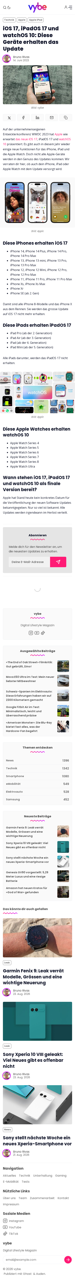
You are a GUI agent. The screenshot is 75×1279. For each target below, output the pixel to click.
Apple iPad (35, 19)
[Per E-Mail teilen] (51, 117)
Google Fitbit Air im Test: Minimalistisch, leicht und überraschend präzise (24, 711)
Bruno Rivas (21, 57)
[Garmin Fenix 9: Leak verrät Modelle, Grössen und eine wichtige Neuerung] (37, 937)
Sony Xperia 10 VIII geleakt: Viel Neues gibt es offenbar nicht (33, 1060)
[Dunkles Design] (9, 7)
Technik (9, 19)
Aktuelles (9, 1175)
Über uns (9, 1198)
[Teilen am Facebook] (23, 117)
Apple (21, 19)
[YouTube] (37, 633)
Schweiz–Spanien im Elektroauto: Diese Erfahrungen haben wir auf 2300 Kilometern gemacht (29, 696)
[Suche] (5, 7)
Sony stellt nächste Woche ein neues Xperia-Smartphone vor (37, 1141)
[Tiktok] (43, 633)
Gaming (60, 1175)
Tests (25, 1182)
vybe (17, 1269)
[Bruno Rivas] (6, 58)
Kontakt (63, 1198)
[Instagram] (31, 633)
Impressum (11, 1204)
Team (23, 1198)
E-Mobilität (11, 1182)
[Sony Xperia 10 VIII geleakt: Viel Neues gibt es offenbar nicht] (37, 1021)
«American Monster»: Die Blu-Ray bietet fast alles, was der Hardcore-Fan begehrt (29, 727)
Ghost (27, 1274)
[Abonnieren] (58, 562)
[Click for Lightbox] (37, 202)
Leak (7, 962)
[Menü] (70, 7)
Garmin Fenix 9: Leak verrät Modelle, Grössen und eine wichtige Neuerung (25, 832)
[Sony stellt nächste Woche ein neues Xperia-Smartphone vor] (37, 1104)
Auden (40, 1274)
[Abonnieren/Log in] (66, 7)
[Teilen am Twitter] (9, 117)
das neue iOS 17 (26, 139)
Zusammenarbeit (42, 1198)
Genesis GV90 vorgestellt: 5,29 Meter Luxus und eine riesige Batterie (27, 877)
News (7, 1129)
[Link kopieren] (65, 117)
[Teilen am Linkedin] (37, 117)
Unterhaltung (42, 1175)
